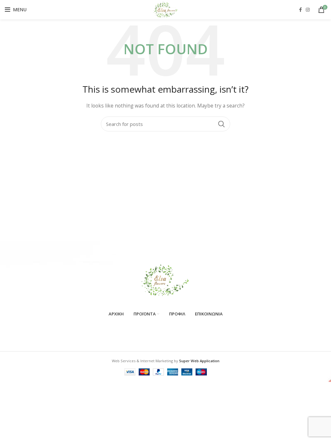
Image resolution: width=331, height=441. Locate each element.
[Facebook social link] (300, 9)
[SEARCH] (221, 124)
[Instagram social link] (308, 9)
